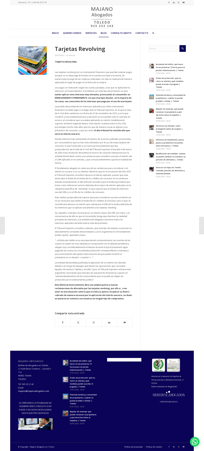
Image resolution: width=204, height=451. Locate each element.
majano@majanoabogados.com (33, 391)
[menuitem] (55, 33)
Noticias (72, 55)
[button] (195, 442)
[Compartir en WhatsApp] (93, 322)
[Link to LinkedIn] (173, 2)
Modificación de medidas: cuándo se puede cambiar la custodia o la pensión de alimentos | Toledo (171, 156)
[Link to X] (178, 2)
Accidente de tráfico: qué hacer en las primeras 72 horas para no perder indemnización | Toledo (170, 67)
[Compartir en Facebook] (62, 322)
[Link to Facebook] (169, 2)
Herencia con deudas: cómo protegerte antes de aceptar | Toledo (169, 129)
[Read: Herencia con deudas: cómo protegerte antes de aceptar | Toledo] (151, 127)
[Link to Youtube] (183, 2)
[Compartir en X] (78, 322)
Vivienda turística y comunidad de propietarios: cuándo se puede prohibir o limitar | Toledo (171, 98)
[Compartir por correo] (124, 322)
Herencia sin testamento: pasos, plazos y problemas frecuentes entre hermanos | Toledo (170, 142)
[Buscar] (152, 33)
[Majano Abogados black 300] (102, 17)
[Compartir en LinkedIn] (109, 322)
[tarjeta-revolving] (32, 60)
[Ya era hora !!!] (201, 225)
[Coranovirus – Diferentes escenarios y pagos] (2, 225)
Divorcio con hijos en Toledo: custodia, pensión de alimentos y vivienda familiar (170, 170)
